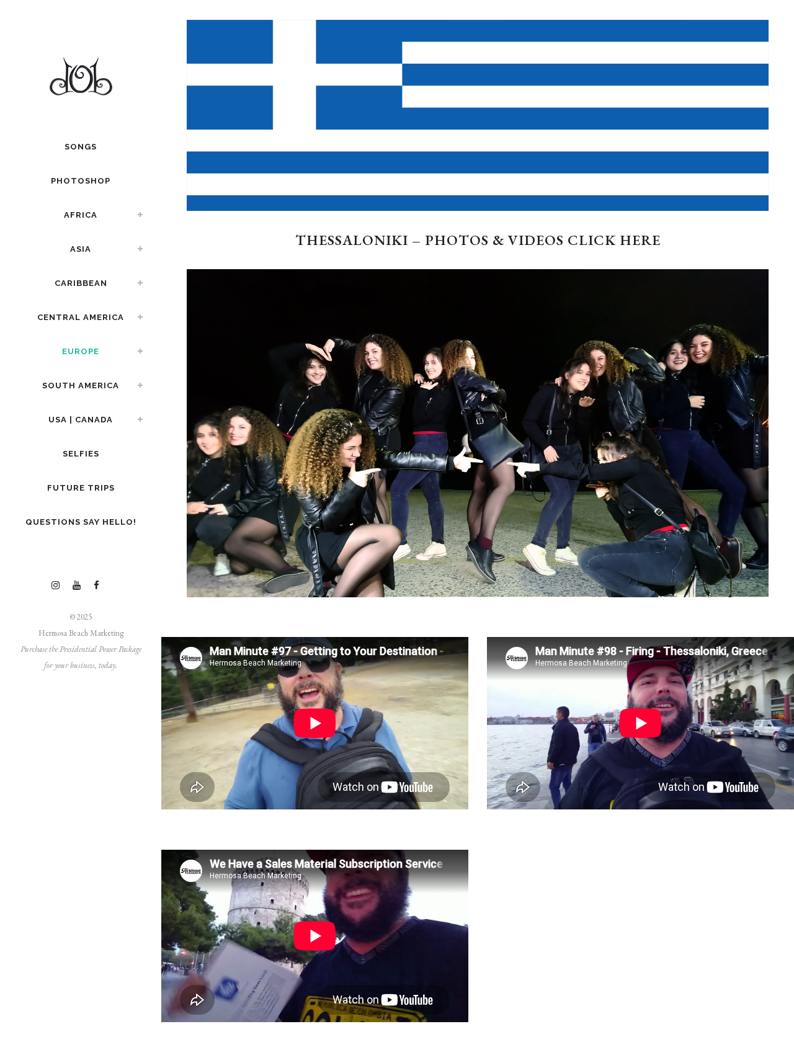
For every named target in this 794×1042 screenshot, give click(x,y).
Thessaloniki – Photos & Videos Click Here (478, 240)
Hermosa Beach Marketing (80, 633)
